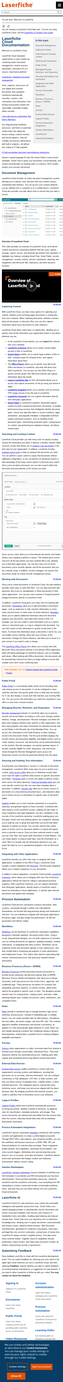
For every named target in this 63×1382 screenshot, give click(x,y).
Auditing (5, 803)
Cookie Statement (37, 1348)
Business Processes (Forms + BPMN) (44, 100)
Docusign (34, 866)
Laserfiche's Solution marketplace (16, 1172)
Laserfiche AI (41, 134)
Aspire (9, 673)
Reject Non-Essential (41, 1366)
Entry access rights (17, 772)
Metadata (54, 612)
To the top (57, 304)
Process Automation (44, 90)
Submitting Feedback (45, 138)
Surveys (39, 110)
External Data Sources (45, 114)
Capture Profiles (42, 119)
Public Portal (41, 65)
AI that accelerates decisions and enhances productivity (26, 152)
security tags (26, 789)
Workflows (40, 95)
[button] (58, 12)
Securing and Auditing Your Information (47, 77)
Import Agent (14, 354)
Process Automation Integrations (44, 124)
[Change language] (3, 26)
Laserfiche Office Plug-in (16, 646)
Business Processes (10, 972)
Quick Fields (13, 403)
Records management (11, 713)
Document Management (46, 45)
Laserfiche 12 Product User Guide (38, 33)
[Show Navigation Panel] (59, 5)
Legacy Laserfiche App (18, 380)
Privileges (16, 779)
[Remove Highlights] (8, 26)
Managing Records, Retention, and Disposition (47, 70)
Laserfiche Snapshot (17, 390)
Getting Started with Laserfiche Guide (42, 670)
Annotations (17, 606)
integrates (34, 1133)
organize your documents (43, 446)
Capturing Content (43, 50)
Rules (38, 106)
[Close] (58, 1347)
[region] (31, 1361)
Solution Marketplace (44, 130)
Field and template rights (41, 782)
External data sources (11, 1069)
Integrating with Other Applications (45, 84)
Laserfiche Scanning (17, 348)
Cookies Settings (17, 1366)
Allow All (16, 1376)
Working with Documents (46, 61)
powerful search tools (11, 452)
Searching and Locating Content (46, 55)
